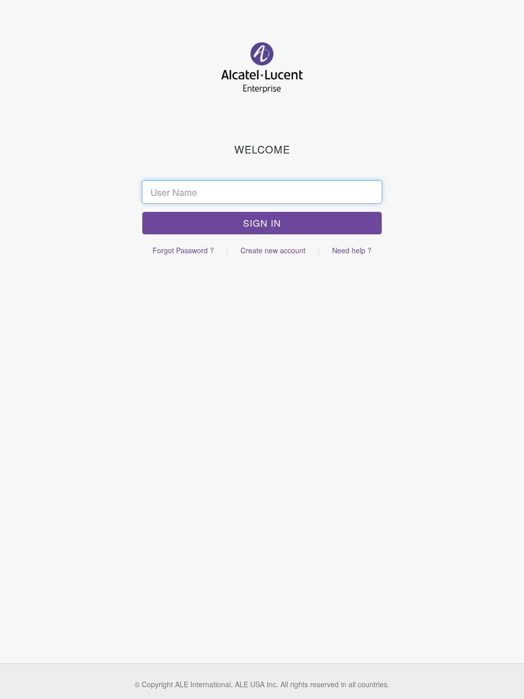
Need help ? (352, 250)
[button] (262, 223)
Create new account (273, 250)
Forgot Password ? (183, 250)
